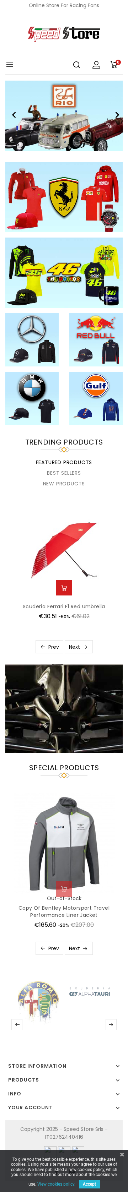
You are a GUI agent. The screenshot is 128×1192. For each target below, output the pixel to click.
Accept (89, 1184)
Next (115, 116)
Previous (12, 116)
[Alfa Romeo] (38, 1002)
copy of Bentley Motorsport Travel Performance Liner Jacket (64, 911)
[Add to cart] (64, 587)
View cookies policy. (56, 1184)
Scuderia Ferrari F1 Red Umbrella (64, 606)
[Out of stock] (64, 889)
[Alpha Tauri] (89, 991)
